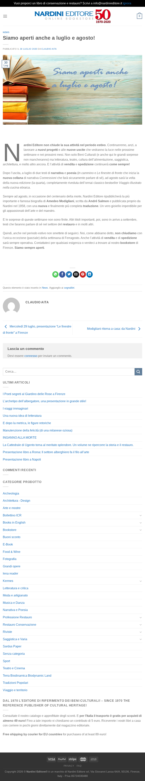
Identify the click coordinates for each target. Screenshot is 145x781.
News (6, 32)
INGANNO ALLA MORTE (20, 437)
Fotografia (9, 559)
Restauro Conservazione (19, 624)
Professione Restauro (17, 617)
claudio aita (49, 49)
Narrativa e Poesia (15, 610)
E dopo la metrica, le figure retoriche (27, 423)
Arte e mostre (12, 508)
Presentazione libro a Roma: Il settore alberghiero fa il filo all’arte (46, 452)
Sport (6, 661)
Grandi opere (11, 566)
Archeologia (11, 493)
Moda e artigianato (15, 595)
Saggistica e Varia (15, 639)
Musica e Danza (14, 602)
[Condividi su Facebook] (62, 274)
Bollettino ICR (12, 515)
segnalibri (69, 287)
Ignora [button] (127, 3)
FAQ (79, 766)
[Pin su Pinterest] (83, 274)
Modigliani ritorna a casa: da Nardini (111, 328)
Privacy (69, 766)
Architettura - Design (16, 500)
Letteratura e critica (15, 588)
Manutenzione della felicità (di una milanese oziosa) (37, 430)
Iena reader (10, 573)
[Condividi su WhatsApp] (55, 274)
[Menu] (5, 16)
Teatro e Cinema (14, 668)
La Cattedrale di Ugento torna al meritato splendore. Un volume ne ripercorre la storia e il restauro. (68, 445)
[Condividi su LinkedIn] (89, 274)
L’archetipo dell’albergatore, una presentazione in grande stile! (44, 401)
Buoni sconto (11, 537)
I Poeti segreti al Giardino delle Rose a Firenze (34, 394)
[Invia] (138, 371)
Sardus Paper (12, 646)
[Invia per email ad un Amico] (76, 274)
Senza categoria (14, 653)
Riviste (7, 631)
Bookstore (9, 529)
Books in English (14, 522)
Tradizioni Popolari (15, 682)
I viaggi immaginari (15, 408)
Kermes (8, 580)
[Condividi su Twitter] (69, 274)
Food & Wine (11, 551)
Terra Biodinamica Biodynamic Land (27, 675)
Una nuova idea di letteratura (22, 415)
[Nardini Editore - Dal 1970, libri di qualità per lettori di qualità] (73, 16)
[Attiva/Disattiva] (140, 515)
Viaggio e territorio (15, 690)
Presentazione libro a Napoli (22, 459)
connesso (30, 355)
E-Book (8, 544)
